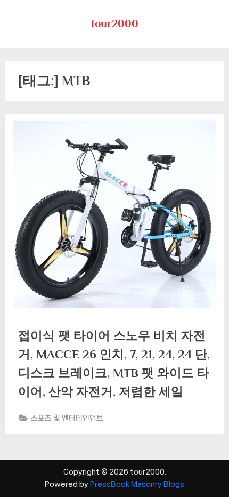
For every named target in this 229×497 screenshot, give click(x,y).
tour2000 (114, 23)
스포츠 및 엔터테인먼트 (67, 418)
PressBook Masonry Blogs (137, 484)
